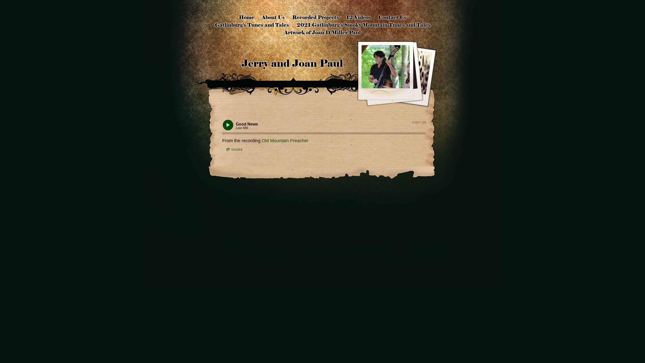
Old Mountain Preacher (285, 140)
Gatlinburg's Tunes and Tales (252, 25)
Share (237, 150)
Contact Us (392, 17)
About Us (273, 17)
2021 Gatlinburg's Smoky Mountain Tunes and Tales (363, 25)
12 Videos (358, 17)
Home (246, 17)
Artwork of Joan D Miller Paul (322, 32)
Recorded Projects (315, 17)
